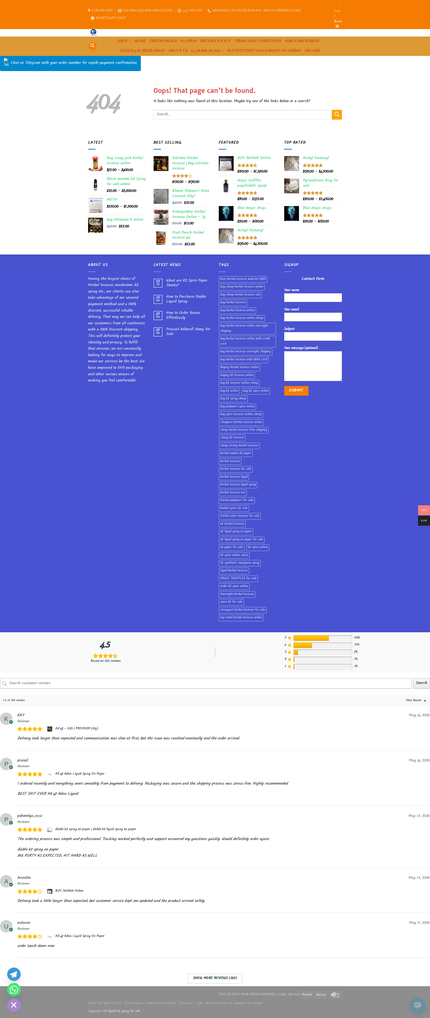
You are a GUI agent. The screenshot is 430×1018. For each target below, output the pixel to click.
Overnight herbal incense (237, 594)
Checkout (186, 1004)
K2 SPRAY (189, 41)
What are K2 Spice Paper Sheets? (187, 283)
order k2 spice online (234, 586)
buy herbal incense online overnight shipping (244, 328)
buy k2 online (229, 391)
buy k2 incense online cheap (239, 383)
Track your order (161, 1004)
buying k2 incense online (236, 375)
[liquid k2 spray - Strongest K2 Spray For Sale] (95, 33)
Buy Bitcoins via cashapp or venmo (264, 50)
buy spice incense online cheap (241, 414)
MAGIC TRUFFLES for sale (238, 579)
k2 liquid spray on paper (236, 532)
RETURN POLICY (216, 41)
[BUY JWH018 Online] (50, 891)
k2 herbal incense (232, 524)
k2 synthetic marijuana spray (239, 563)
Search (421, 683)
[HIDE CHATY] (14, 1005)
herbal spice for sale (234, 508)
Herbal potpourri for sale (236, 500)
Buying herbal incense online (239, 367)
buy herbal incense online (237, 310)
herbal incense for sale (235, 469)
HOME (140, 41)
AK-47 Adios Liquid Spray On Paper (80, 774)
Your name (291, 290)
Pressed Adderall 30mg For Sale (188, 332)
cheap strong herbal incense (239, 446)
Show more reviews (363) (215, 978)
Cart (199, 1004)
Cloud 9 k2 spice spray (142, 50)
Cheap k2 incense (232, 438)
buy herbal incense (233, 302)
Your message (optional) (301, 348)
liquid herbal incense (234, 571)
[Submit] (337, 115)
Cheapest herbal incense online (241, 422)
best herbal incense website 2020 (243, 279)
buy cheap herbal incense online (241, 287)
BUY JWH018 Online (69, 891)
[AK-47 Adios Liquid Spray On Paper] (50, 774)
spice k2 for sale (231, 602)
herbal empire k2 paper (235, 453)
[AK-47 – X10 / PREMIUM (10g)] (50, 728)
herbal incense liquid (234, 477)
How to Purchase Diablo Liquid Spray (186, 299)
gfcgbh (313, 50)
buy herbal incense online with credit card (245, 341)
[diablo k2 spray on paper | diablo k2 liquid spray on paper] (50, 829)
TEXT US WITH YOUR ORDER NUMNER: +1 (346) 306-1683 (259, 994)
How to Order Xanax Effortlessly (183, 315)
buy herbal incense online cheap (241, 318)
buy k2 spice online (256, 391)
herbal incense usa (232, 493)
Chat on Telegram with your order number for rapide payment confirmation (74, 63)
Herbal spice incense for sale (239, 516)
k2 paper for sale (231, 547)
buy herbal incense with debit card (243, 360)
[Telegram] (14, 974)
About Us (178, 50)
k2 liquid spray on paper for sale (241, 540)
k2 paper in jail (206, 51)
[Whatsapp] (14, 989)
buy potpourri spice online (237, 407)
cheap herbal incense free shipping (243, 430)
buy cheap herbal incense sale (240, 295)
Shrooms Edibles (302, 41)
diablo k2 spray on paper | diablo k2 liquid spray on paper (95, 829)
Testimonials (163, 41)
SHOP (122, 41)
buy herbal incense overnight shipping (245, 352)
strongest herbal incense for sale (242, 610)
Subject (289, 329)
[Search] (93, 46)
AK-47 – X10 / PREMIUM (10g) (76, 728)
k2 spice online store (234, 555)
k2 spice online (258, 547)
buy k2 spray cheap (233, 399)
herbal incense (230, 461)
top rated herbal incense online (241, 618)
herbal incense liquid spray (238, 485)
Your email (291, 309)
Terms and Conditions (258, 41)
